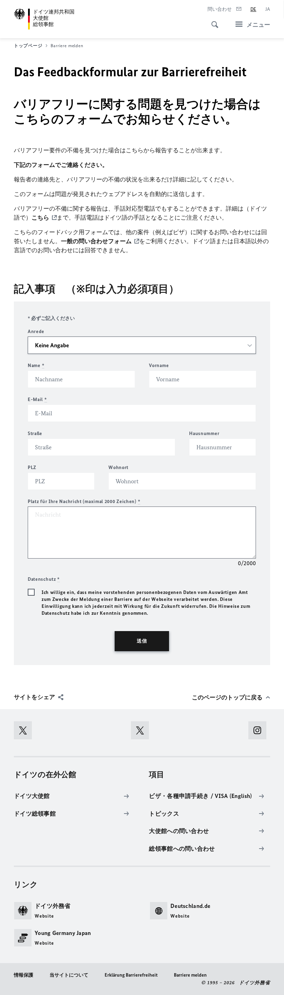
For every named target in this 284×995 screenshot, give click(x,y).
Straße (35, 433)
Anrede (36, 331)
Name (36, 365)
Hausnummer (204, 433)
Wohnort (118, 467)
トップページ (28, 45)
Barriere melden (190, 975)
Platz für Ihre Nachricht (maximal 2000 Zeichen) (84, 501)
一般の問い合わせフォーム (96, 241)
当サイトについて (69, 975)
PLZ (32, 467)
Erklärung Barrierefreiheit (131, 975)
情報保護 (23, 975)
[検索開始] (212, 20)
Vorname (159, 365)
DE (253, 9)
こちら (40, 217)
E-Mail (37, 399)
